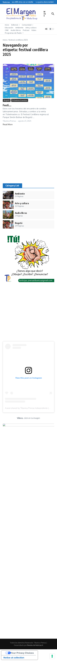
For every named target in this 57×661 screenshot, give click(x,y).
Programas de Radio (13, 33)
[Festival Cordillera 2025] (28, 81)
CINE (7, 30)
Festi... (7, 105)
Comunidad (26, 25)
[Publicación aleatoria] (46, 29)
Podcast (26, 30)
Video (33, 30)
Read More (8, 124)
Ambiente (19, 27)
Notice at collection (13, 657)
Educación (9, 27)
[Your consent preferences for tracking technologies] (52, 656)
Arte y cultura (30, 27)
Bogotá (7, 100)
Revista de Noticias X (35, 645)
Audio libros (16, 30)
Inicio (7, 25)
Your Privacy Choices (22, 652)
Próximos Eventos (19, 100)
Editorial (14, 25)
